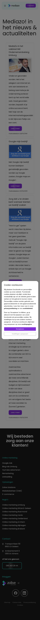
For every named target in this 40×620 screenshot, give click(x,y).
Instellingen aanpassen (20, 334)
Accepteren (20, 329)
